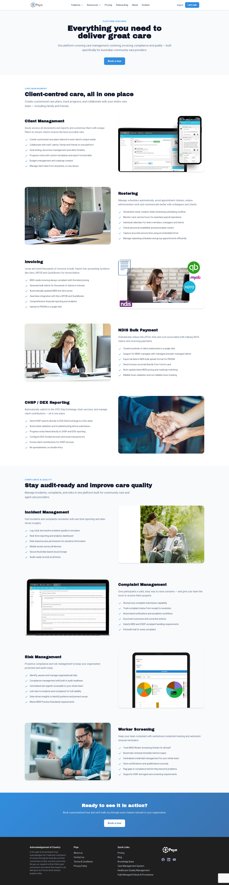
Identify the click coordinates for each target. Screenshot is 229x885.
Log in (180, 5)
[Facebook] (163, 859)
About (135, 5)
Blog (120, 857)
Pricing (108, 5)
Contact (145, 5)
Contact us (79, 857)
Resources (92, 5)
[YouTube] (174, 859)
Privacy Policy (80, 866)
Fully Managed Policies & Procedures (135, 874)
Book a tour (114, 61)
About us (78, 853)
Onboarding (122, 5)
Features (75, 5)
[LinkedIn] (168, 859)
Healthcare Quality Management (134, 870)
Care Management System (131, 866)
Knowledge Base (126, 861)
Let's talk (192, 5)
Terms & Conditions (83, 861)
